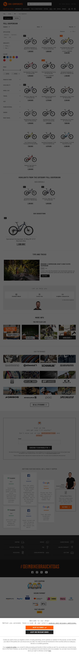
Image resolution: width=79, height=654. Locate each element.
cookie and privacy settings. (63, 623)
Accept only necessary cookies (39, 632)
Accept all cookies (38, 628)
